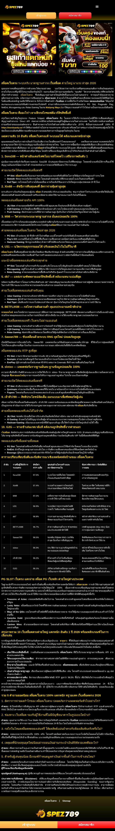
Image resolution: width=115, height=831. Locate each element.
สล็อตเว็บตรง (27, 95)
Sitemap (66, 801)
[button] (97, 6)
